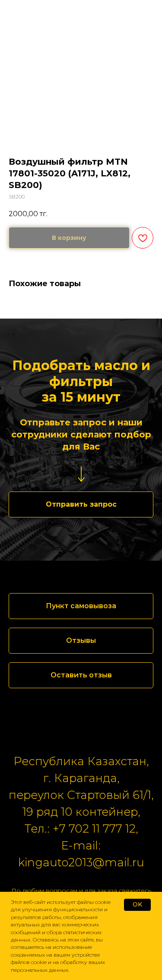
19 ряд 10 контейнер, (81, 812)
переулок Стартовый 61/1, (81, 795)
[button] (81, 504)
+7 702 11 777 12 (94, 829)
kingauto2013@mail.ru (81, 862)
